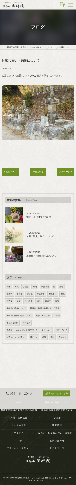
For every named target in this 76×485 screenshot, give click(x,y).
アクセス (26, 323)
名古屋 (9, 301)
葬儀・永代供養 (43, 316)
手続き (26, 287)
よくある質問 (12, 323)
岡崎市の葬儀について (16, 308)
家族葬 (9, 294)
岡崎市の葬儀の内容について (19, 316)
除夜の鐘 (45, 287)
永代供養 (29, 301)
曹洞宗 (19, 294)
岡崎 (19, 301)
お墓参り (53, 294)
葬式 (17, 287)
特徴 (57, 301)
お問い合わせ (61, 330)
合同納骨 (62, 337)
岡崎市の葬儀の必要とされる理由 (44, 308)
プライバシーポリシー (16, 337)
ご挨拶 (57, 316)
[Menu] (70, 5)
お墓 (63, 294)
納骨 (39, 301)
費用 (52, 337)
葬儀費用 (41, 294)
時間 (35, 287)
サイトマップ (57, 448)
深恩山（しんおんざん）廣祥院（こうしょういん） (29, 330)
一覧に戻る (38, 171)
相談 (44, 337)
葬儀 (8, 287)
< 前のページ (10, 171)
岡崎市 (48, 301)
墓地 (61, 287)
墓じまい (34, 337)
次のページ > (65, 171)
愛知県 (30, 294)
